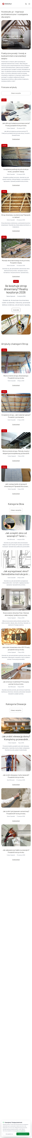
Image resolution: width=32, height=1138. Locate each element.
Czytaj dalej (16, 310)
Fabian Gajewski (11, 128)
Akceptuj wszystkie (23, 1134)
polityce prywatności (20, 1130)
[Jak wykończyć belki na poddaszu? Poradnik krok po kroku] (16, 34)
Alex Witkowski (7, 43)
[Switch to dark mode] (26, 3)
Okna (4, 237)
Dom (4, 100)
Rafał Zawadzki (11, 174)
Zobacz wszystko (16, 93)
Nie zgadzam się (9, 1134)
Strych (4, 145)
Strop (4, 191)
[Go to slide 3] (28, 47)
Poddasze (7, 33)
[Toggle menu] (29, 4)
